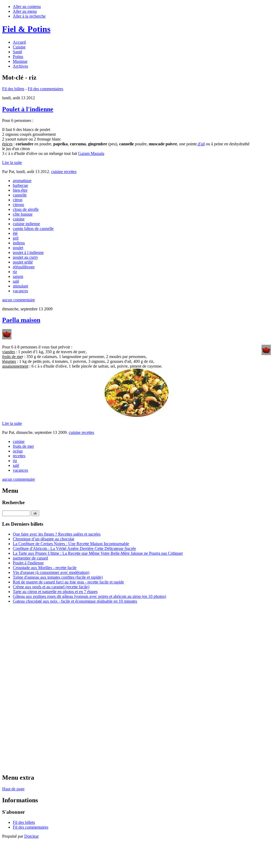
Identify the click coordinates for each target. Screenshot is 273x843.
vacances (20, 291)
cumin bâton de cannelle (33, 228)
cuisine (19, 219)
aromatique (22, 180)
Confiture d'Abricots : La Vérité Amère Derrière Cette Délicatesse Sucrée (74, 548)
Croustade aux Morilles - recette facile (45, 567)
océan (18, 451)
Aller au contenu (27, 6)
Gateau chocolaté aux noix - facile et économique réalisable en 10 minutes (75, 601)
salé (16, 281)
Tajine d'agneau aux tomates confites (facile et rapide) (58, 577)
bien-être (20, 190)
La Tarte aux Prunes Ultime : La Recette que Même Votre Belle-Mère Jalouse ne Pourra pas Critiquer (98, 553)
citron (17, 200)
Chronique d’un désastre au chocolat (43, 539)
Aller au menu (25, 11)
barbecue (20, 185)
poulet (18, 247)
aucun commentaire (18, 300)
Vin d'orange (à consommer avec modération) (51, 572)
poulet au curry (25, 257)
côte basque (23, 214)
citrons (18, 204)
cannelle (20, 195)
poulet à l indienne (28, 252)
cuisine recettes (64, 171)
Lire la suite (12, 162)
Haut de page (13, 789)
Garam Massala (91, 153)
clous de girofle (26, 209)
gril (15, 238)
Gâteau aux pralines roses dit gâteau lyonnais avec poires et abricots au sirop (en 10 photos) (89, 596)
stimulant (20, 286)
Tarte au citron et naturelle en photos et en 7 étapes (55, 591)
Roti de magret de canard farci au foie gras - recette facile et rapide (68, 582)
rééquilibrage (24, 267)
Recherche (13, 502)
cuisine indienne (26, 223)
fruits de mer (23, 446)
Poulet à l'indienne (27, 109)
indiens (19, 243)
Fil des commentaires (45, 89)
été (15, 233)
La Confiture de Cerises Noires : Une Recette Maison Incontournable (71, 543)
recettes (19, 456)
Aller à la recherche (29, 16)
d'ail (201, 144)
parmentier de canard (30, 558)
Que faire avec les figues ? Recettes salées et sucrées (57, 534)
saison (18, 276)
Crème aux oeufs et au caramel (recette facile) (51, 587)
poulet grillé (23, 262)
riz (15, 271)
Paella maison (21, 319)
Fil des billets (13, 89)
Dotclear (31, 836)
